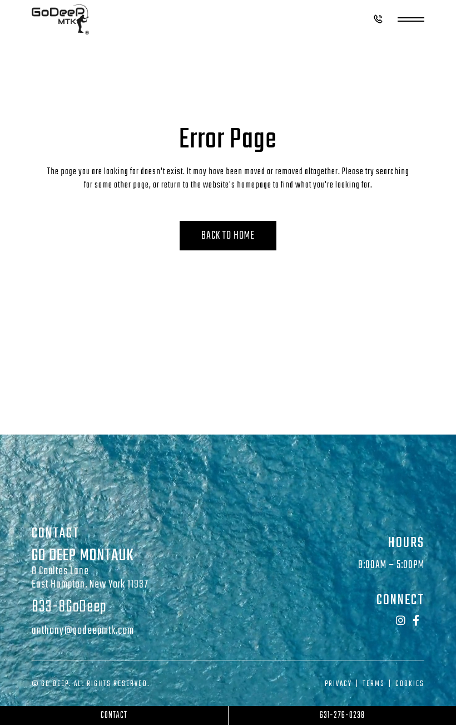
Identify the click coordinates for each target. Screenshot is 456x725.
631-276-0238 (342, 715)
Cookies (409, 684)
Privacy (338, 684)
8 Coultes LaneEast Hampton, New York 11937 (90, 578)
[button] (378, 21)
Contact (114, 715)
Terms (374, 684)
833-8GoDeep (69, 607)
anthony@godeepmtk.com (83, 630)
